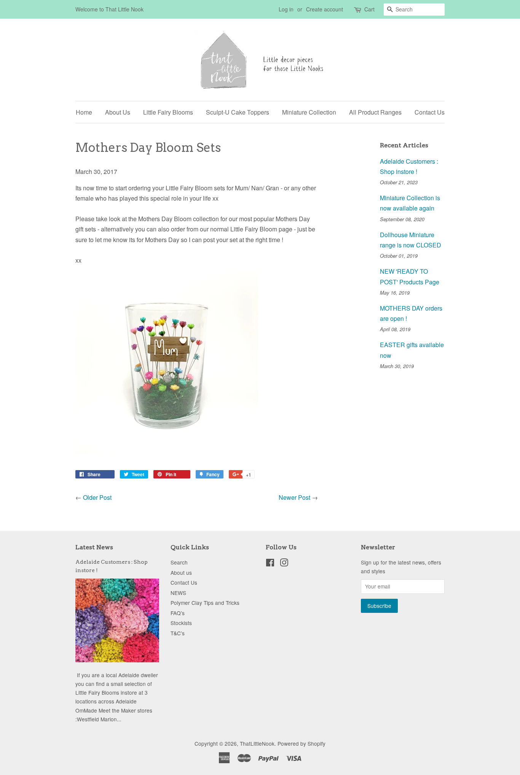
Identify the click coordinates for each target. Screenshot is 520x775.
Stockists (181, 623)
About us (181, 572)
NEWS (178, 592)
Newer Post (294, 497)
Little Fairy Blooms (168, 112)
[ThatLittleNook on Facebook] (270, 564)
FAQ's (178, 613)
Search (179, 562)
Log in (286, 9)
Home (84, 112)
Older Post (97, 497)
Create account (324, 9)
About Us (117, 112)
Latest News (94, 547)
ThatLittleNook (257, 743)
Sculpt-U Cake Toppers (237, 112)
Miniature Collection (309, 112)
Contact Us (430, 112)
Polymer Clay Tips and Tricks (205, 602)
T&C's (178, 633)
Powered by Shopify (301, 743)
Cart (369, 9)
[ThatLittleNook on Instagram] (284, 564)
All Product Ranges (375, 112)
